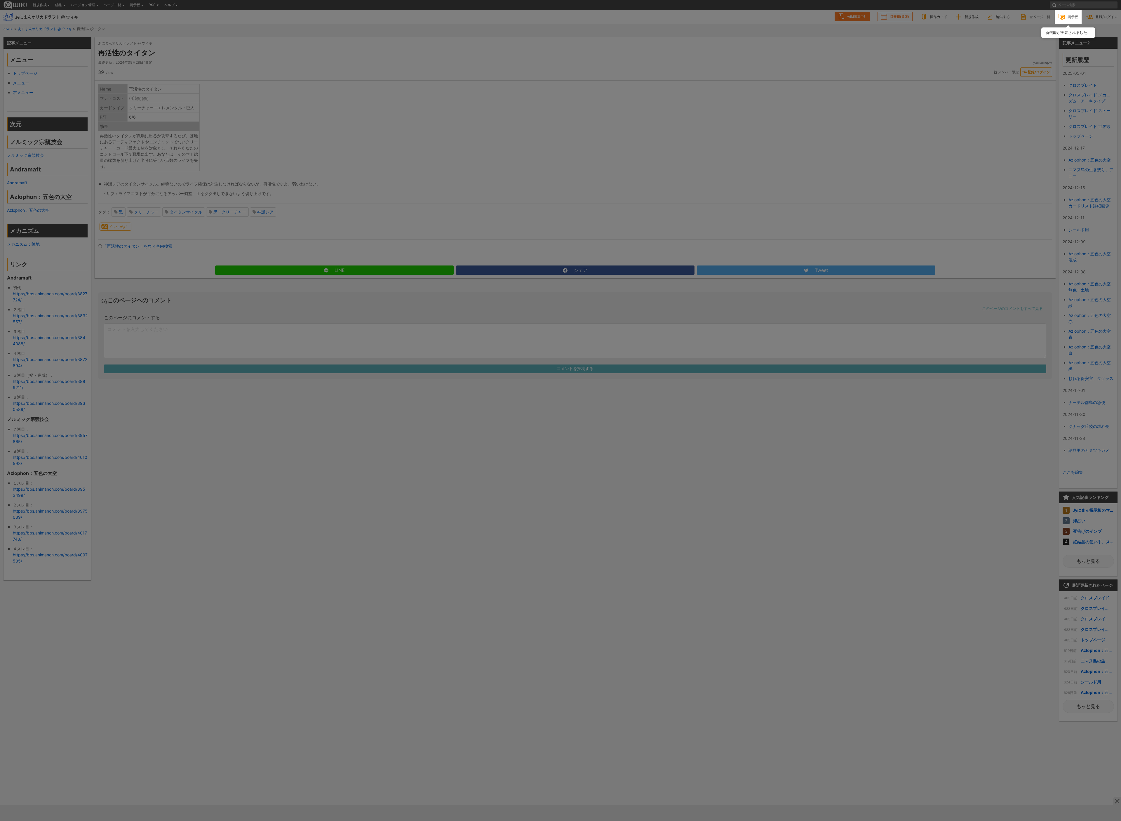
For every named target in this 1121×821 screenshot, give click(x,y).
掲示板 (1073, 17)
